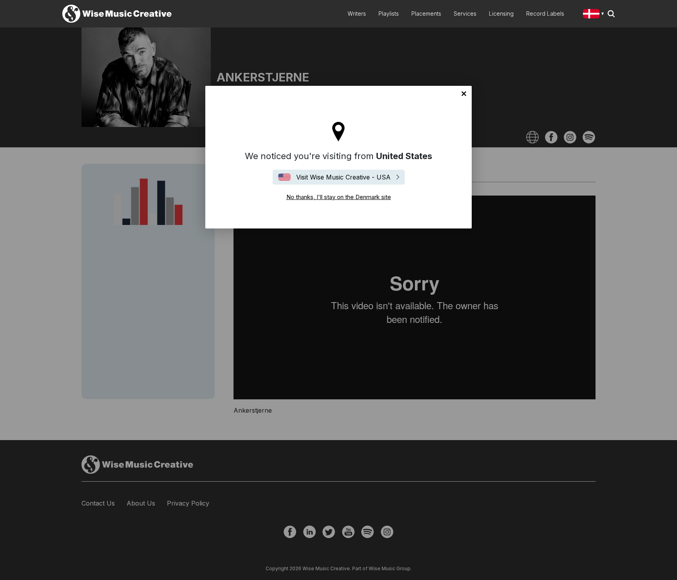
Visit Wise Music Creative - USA (343, 177)
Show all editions (595, 15)
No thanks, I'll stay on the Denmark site (464, 94)
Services (465, 13)
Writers (357, 13)
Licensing (501, 13)
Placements (426, 13)
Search (611, 13)
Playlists (388, 13)
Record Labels (545, 13)
